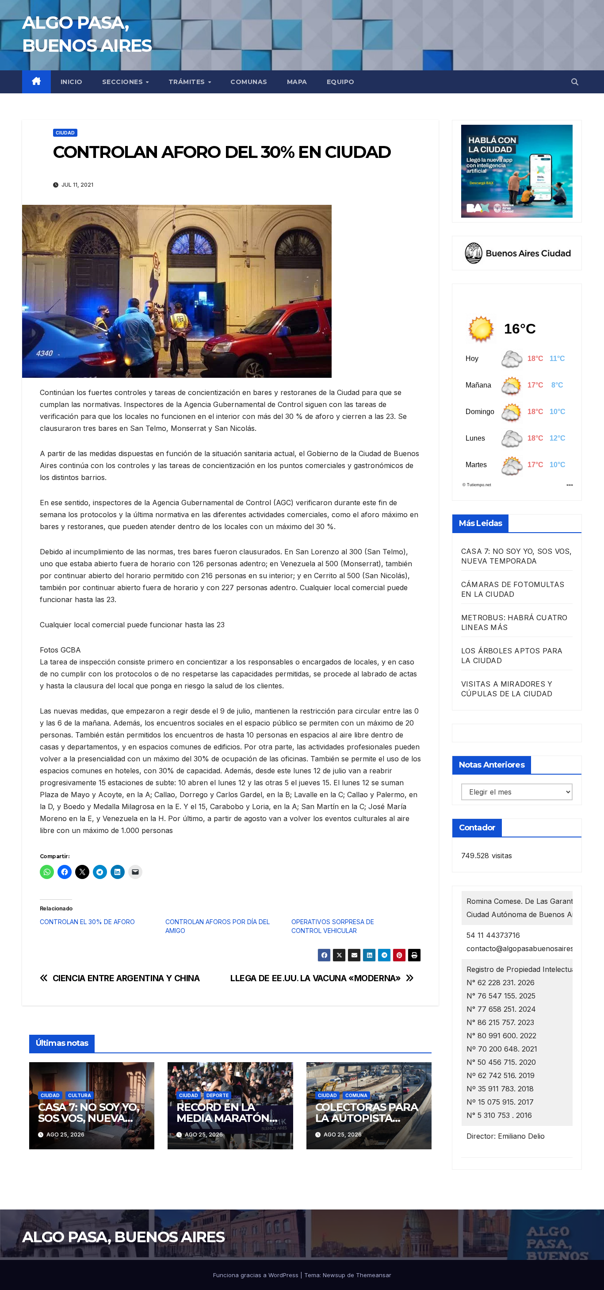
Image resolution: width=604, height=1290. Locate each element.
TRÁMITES (187, 82)
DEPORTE (217, 1095)
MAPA (297, 82)
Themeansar (373, 1274)
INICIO (72, 82)
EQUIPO (341, 82)
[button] (574, 81)
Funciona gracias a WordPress (256, 1274)
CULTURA (79, 1095)
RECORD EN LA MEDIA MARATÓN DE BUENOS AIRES (223, 1118)
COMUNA (356, 1095)
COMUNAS (249, 82)
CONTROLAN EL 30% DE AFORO (87, 921)
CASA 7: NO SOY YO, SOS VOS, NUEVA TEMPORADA (88, 1118)
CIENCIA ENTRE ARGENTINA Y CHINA (126, 978)
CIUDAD (65, 132)
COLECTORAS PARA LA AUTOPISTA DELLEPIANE (366, 1118)
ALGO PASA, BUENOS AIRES (123, 1237)
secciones (123, 82)
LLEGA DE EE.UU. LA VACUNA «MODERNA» (315, 978)
